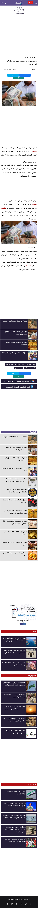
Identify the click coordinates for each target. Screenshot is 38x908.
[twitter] (13, 75)
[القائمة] (36, 3)
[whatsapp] (18, 78)
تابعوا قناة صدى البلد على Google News (17, 381)
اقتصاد (26, 57)
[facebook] (25, 75)
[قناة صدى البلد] (19, 3)
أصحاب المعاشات (30, 364)
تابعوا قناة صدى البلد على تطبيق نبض (17, 387)
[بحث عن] (2, 3)
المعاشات (34, 151)
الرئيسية (31, 57)
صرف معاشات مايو (11, 364)
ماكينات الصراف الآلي (30, 368)
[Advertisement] (19, 36)
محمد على (31, 69)
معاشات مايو (18, 368)
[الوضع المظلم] (5, 3)
